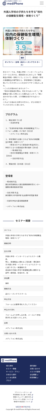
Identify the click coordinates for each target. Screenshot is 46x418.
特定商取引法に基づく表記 (22, 394)
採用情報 (33, 377)
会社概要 (33, 374)
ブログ (8, 380)
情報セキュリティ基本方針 (22, 397)
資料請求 (33, 365)
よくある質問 (11, 377)
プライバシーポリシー (22, 392)
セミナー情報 (11, 368)
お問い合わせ (35, 368)
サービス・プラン (13, 371)
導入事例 (9, 365)
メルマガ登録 (35, 371)
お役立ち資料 (11, 374)
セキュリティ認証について (22, 399)
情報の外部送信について (22, 401)
